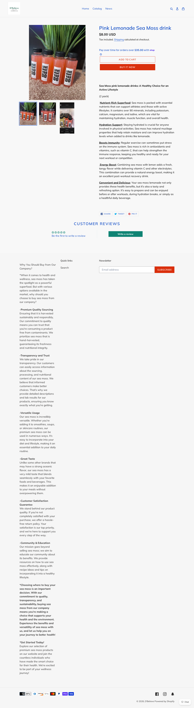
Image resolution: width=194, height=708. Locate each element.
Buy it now (127, 67)
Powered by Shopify (164, 701)
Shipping (119, 39)
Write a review (125, 234)
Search (65, 267)
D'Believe (150, 701)
